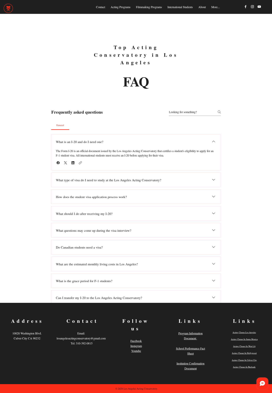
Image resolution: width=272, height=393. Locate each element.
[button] (58, 163)
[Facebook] (246, 7)
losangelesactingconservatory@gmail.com (81, 338)
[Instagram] (252, 7)
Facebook (136, 341)
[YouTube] (259, 7)
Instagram (136, 346)
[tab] (60, 125)
